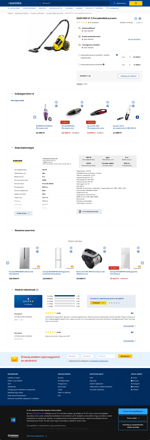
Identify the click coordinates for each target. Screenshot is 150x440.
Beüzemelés (62, 387)
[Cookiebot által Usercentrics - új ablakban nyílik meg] (13, 436)
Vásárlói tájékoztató (96, 384)
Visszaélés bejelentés (97, 390)
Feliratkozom (125, 356)
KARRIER (79, 8)
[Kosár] (135, 3)
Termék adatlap (36, 268)
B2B (59, 396)
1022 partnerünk (38, 413)
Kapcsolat (93, 381)
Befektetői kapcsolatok (15, 393)
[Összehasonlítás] (56, 106)
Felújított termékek (94, 8)
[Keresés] (107, 3)
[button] (134, 39)
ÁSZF (9, 384)
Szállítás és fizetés (14, 378)
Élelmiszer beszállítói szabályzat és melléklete (23, 398)
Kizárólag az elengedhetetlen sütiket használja (133, 426)
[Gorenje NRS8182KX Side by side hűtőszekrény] (24, 258)
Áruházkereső (114, 8)
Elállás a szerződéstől (15, 381)
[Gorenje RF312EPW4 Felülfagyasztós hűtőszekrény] (125, 258)
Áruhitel (42, 8)
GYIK (91, 378)
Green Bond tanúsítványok (17, 396)
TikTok (134, 378)
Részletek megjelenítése (35, 436)
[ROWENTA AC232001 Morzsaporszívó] (47, 112)
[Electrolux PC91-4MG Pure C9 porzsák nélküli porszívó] (92, 258)
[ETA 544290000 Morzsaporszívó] (73, 112)
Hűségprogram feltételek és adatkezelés (21, 390)
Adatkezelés (12, 387)
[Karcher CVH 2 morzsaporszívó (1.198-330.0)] (124, 112)
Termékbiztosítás (63, 381)
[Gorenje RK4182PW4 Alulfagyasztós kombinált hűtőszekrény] (58, 258)
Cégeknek (69, 8)
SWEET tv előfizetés (64, 393)
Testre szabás (132, 418)
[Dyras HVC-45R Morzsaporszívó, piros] (98, 112)
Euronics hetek (55, 8)
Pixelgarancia (62, 384)
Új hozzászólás (129, 326)
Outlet (60, 390)
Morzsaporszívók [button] (17, 100)
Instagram (136, 384)
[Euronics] (16, 3)
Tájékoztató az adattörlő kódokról (101, 387)
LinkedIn (135, 390)
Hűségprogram (29, 8)
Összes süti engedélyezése (133, 411)
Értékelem (96, 303)
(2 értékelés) (93, 22)
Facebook (135, 387)
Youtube (136, 381)
